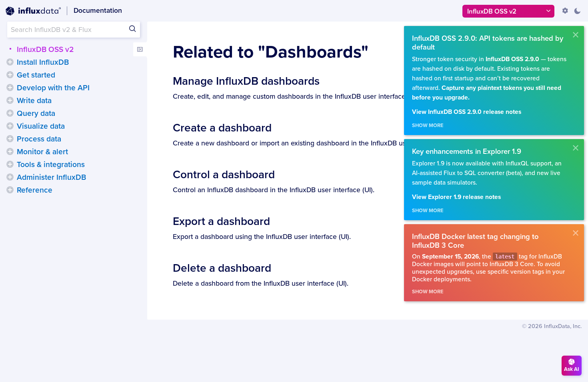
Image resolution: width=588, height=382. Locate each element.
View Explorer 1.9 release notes (456, 197)
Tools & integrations (51, 164)
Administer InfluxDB (51, 177)
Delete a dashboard (222, 268)
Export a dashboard (221, 221)
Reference (34, 190)
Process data (39, 139)
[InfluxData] (33, 11)
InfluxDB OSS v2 (45, 49)
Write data (34, 100)
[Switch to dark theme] (577, 11)
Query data (36, 113)
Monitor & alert (42, 152)
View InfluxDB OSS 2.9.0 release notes (466, 112)
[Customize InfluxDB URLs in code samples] (565, 11)
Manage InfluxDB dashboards (246, 81)
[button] (10, 62)
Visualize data (41, 126)
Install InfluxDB (43, 62)
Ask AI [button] (571, 369)
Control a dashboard (224, 174)
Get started (36, 75)
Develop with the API (53, 88)
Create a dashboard (222, 128)
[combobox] (73, 30)
